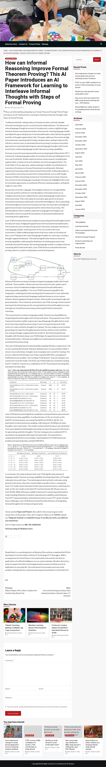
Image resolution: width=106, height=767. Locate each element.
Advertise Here (11, 44)
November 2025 (81, 141)
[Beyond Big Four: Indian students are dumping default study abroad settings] (93, 731)
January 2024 (80, 209)
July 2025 (78, 157)
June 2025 (79, 161)
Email (41, 689)
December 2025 (81, 137)
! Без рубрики (80, 222)
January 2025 (80, 181)
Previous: (21, 590)
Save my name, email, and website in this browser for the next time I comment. (37, 707)
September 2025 (81, 149)
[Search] (101, 44)
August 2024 (80, 201)
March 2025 (79, 173)
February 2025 (80, 177)
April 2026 (79, 125)
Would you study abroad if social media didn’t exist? (87, 92)
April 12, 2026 (56, 747)
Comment (9, 660)
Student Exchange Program (85, 237)
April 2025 (79, 169)
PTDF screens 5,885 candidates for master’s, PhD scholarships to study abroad (88, 84)
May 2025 (78, 165)
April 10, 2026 (96, 751)
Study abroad (80, 247)
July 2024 (78, 205)
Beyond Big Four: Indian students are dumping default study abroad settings (87, 109)
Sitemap (45, 44)
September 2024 (81, 197)
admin (8, 107)
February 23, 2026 (40, 633)
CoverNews (59, 764)
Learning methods (11, 58)
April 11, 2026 (76, 751)
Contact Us (23, 44)
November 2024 (81, 189)
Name (8, 689)
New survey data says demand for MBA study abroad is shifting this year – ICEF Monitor (87, 100)
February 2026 (80, 129)
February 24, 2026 (17, 633)
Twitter (57, 515)
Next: (55, 592)
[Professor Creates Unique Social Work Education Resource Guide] (61, 615)
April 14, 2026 (15, 751)
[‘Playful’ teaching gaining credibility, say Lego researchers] (14, 615)
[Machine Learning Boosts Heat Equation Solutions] (38, 615)
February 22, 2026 (63, 635)
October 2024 (80, 193)
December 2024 (81, 185)
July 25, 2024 (16, 107)
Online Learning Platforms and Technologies (86, 231)
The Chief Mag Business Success (85, 259)
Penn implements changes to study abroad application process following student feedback (88, 75)
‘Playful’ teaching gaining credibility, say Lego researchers (14, 627)
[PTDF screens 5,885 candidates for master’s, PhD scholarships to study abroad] (33, 731)
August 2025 (80, 153)
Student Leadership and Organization (84, 242)
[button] (13, 543)
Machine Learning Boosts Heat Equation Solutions (37, 627)
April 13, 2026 (35, 751)
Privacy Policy (34, 44)
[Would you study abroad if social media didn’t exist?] (53, 731)
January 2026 (80, 133)
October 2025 (80, 145)
